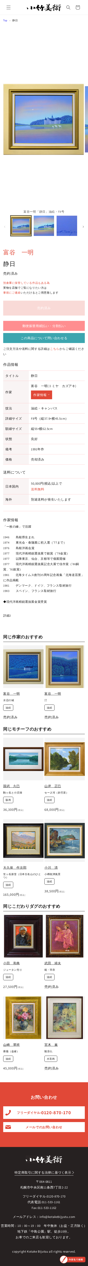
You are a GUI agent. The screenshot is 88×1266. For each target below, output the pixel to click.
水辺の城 (8, 700)
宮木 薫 (51, 1045)
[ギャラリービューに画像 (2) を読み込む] (44, 225)
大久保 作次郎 (14, 868)
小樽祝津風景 (52, 874)
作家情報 (40, 395)
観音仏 (48, 1051)
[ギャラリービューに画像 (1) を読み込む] (20, 225)
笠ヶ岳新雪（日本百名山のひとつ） (22, 876)
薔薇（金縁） (11, 1051)
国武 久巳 (11, 786)
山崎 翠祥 (11, 1045)
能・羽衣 (49, 969)
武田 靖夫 (52, 963)
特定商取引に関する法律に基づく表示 (43, 1172)
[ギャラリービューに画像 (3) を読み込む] (66, 225)
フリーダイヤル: (44, 1112)
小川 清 (51, 868)
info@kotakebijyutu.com (57, 1217)
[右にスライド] (83, 226)
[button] (8, 7)
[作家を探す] (72, 1259)
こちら (54, 349)
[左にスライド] (4, 226)
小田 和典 (11, 963)
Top (5, 20)
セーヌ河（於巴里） (56, 792)
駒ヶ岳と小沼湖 (12, 792)
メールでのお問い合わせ (44, 1127)
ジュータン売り (12, 969)
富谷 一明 (18, 252)
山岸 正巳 (52, 786)
